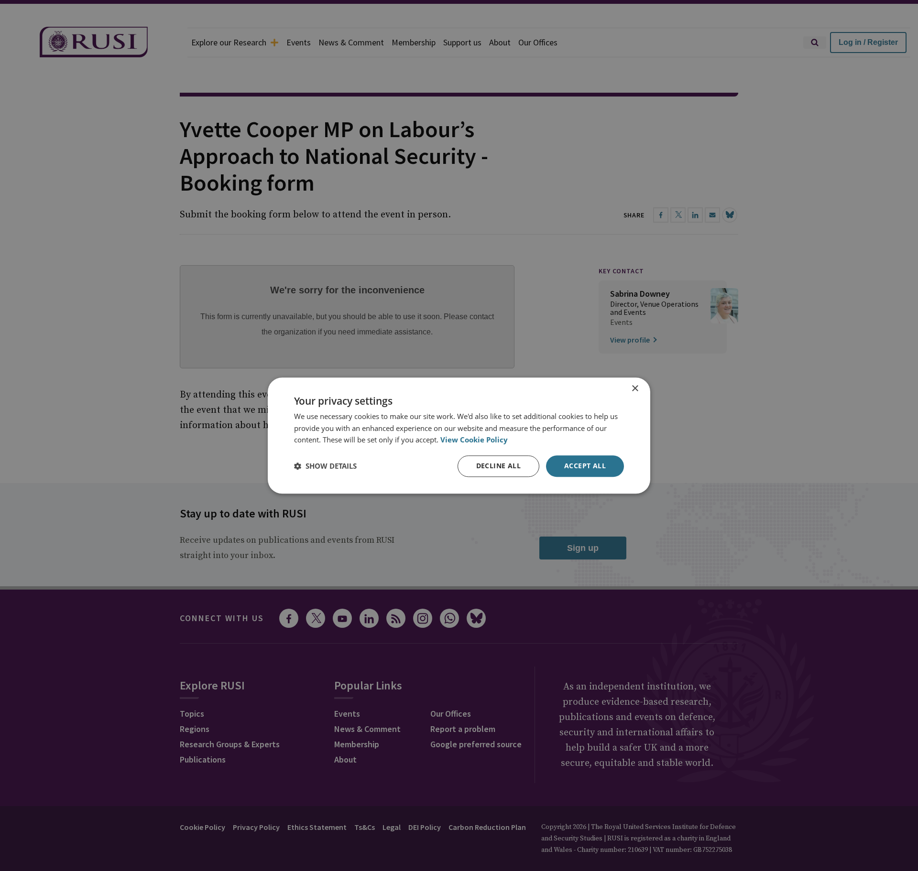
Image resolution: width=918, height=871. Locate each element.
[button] (325, 466)
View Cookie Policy (474, 440)
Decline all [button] (498, 465)
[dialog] (459, 435)
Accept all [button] (585, 465)
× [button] (634, 388)
